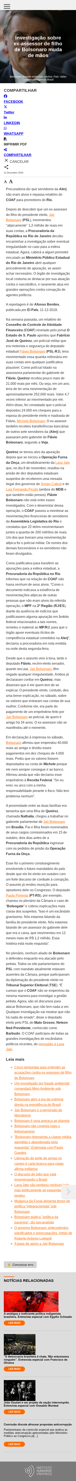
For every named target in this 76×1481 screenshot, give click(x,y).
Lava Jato (62, 462)
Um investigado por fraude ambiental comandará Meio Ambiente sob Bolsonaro (41, 1089)
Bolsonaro (13, 742)
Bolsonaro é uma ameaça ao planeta (41, 1121)
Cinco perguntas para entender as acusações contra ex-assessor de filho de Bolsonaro (43, 1073)
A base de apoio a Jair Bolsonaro (39, 1243)
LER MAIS (14, 1323)
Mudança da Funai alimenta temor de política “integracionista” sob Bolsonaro (42, 1206)
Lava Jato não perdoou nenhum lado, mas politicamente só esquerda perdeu (42, 1190)
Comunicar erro (20, 1264)
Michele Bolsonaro (31, 421)
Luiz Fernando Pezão (22, 489)
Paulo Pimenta (17, 895)
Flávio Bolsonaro (32, 351)
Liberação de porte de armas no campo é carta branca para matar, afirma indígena (39, 1163)
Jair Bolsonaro (41, 669)
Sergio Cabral (51, 484)
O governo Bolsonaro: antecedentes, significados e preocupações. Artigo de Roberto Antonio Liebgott (43, 1233)
